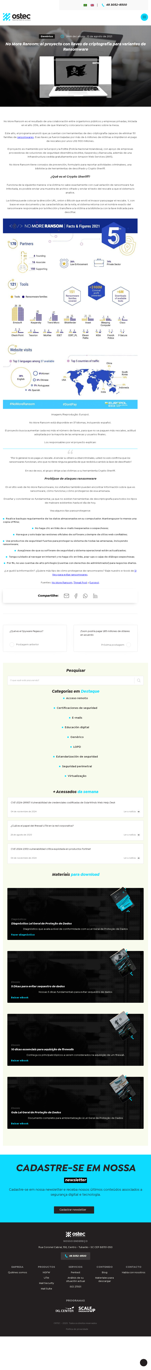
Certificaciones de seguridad (77, 708)
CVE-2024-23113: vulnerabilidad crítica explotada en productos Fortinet (51, 849)
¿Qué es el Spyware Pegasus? (26, 631)
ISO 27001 (75, 1287)
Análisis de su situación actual (75, 1279)
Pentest (75, 1272)
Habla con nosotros (133, 1272)
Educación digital (77, 727)
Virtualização (77, 776)
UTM (46, 1278)
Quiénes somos (17, 1272)
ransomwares (25, 137)
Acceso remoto (77, 698)
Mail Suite (46, 1289)
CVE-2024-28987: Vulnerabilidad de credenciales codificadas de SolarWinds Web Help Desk (63, 803)
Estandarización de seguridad (77, 756)
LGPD (77, 747)
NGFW (46, 1272)
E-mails (77, 718)
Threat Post (80, 583)
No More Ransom (62, 583)
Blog (104, 1272)
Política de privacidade (77, 1329)
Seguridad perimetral (77, 766)
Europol (94, 583)
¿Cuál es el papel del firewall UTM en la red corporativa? (42, 826)
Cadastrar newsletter (72, 1210)
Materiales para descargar (104, 1279)
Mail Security (46, 1283)
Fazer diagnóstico (23, 935)
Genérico (77, 737)
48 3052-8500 (116, 5)
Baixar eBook (19, 997)
